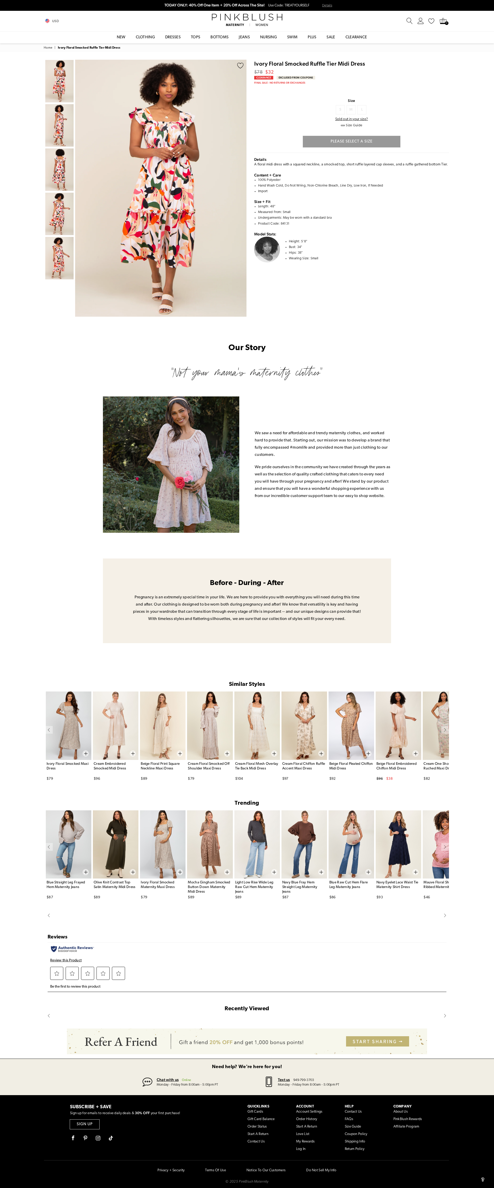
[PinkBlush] (247, 17)
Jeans (244, 37)
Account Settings (309, 1112)
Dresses (173, 37)
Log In (301, 1149)
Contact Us (256, 1141)
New (121, 37)
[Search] (409, 21)
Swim (292, 37)
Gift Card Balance (261, 1119)
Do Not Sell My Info (321, 1170)
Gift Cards (255, 1112)
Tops (195, 37)
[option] (160, 188)
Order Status (257, 1127)
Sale (331, 37)
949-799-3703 (303, 1080)
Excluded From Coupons (296, 77)
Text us (284, 1079)
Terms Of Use (215, 1170)
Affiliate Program (406, 1127)
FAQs (349, 1119)
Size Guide (353, 1127)
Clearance (356, 37)
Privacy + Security (170, 1170)
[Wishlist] (431, 21)
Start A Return (258, 1134)
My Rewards (305, 1141)
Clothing (145, 37)
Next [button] (241, 188)
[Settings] (420, 21)
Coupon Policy (356, 1134)
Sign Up (85, 1124)
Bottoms (219, 37)
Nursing (268, 37)
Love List (303, 1134)
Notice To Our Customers (266, 1170)
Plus (312, 37)
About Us (400, 1112)
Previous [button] (80, 188)
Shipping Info (355, 1141)
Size (351, 101)
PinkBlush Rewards (407, 1119)
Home (48, 47)
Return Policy (355, 1149)
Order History (306, 1119)
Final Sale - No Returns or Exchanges (279, 82)
